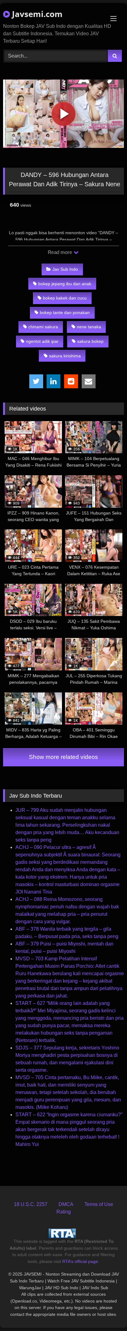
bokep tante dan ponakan (65, 312)
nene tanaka (89, 326)
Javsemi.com (36, 13)
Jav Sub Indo (65, 269)
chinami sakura (43, 326)
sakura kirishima (65, 355)
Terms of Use (98, 1204)
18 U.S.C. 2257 (30, 1204)
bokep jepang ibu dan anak (64, 283)
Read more (60, 252)
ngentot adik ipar (42, 341)
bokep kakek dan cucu (65, 297)
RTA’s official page (80, 1261)
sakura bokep (90, 341)
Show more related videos (63, 757)
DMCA (66, 1204)
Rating (63, 1211)
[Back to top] (108, 1313)
